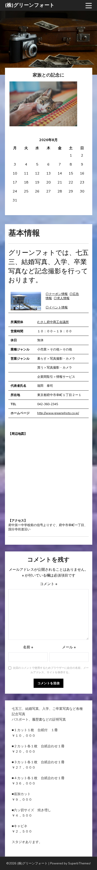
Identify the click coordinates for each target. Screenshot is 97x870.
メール (69, 647)
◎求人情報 (61, 298)
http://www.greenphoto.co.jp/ (58, 413)
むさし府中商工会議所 (53, 322)
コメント (48, 583)
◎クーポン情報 (57, 294)
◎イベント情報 (57, 307)
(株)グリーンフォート (30, 5)
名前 (28, 647)
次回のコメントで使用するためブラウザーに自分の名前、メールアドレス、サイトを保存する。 (51, 670)
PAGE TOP (90, 840)
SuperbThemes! (79, 863)
